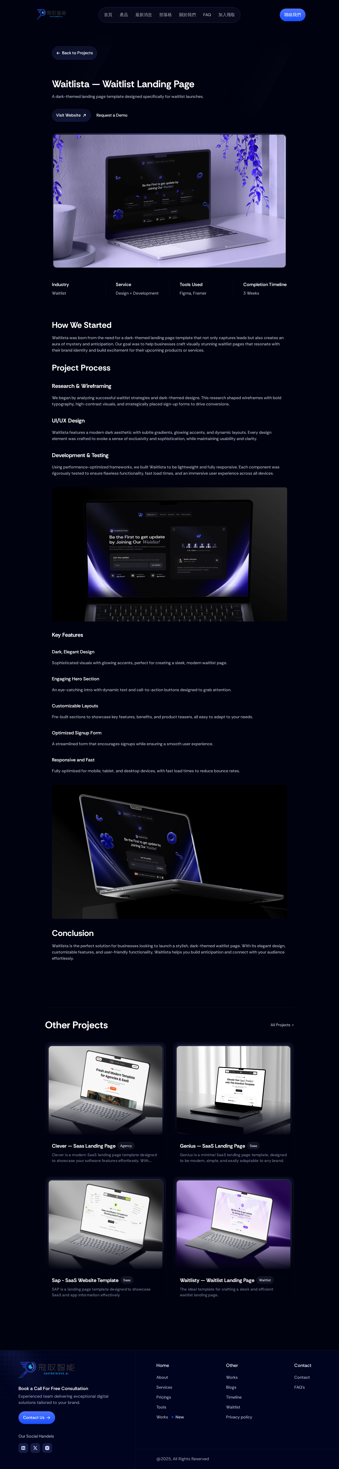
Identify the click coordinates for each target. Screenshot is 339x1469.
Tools (161, 1407)
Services (164, 1387)
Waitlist (233, 1407)
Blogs (231, 1387)
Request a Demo (112, 115)
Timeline (234, 1397)
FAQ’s (299, 1387)
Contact (302, 1377)
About (162, 1377)
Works (162, 1417)
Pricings (163, 1397)
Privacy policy (239, 1417)
